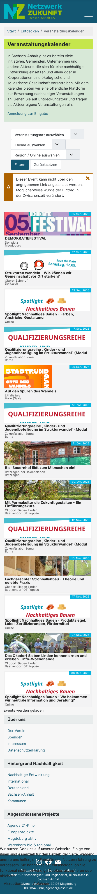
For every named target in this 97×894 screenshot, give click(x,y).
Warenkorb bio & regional (29, 845)
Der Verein (16, 730)
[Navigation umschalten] (88, 13)
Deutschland (18, 787)
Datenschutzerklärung (26, 750)
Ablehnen (41, 883)
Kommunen (16, 801)
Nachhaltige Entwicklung (28, 774)
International (18, 781)
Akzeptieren (14, 883)
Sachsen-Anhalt (20, 794)
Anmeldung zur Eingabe (27, 113)
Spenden (14, 737)
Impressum (16, 743)
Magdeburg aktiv (22, 838)
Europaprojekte (20, 832)
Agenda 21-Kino (21, 825)
